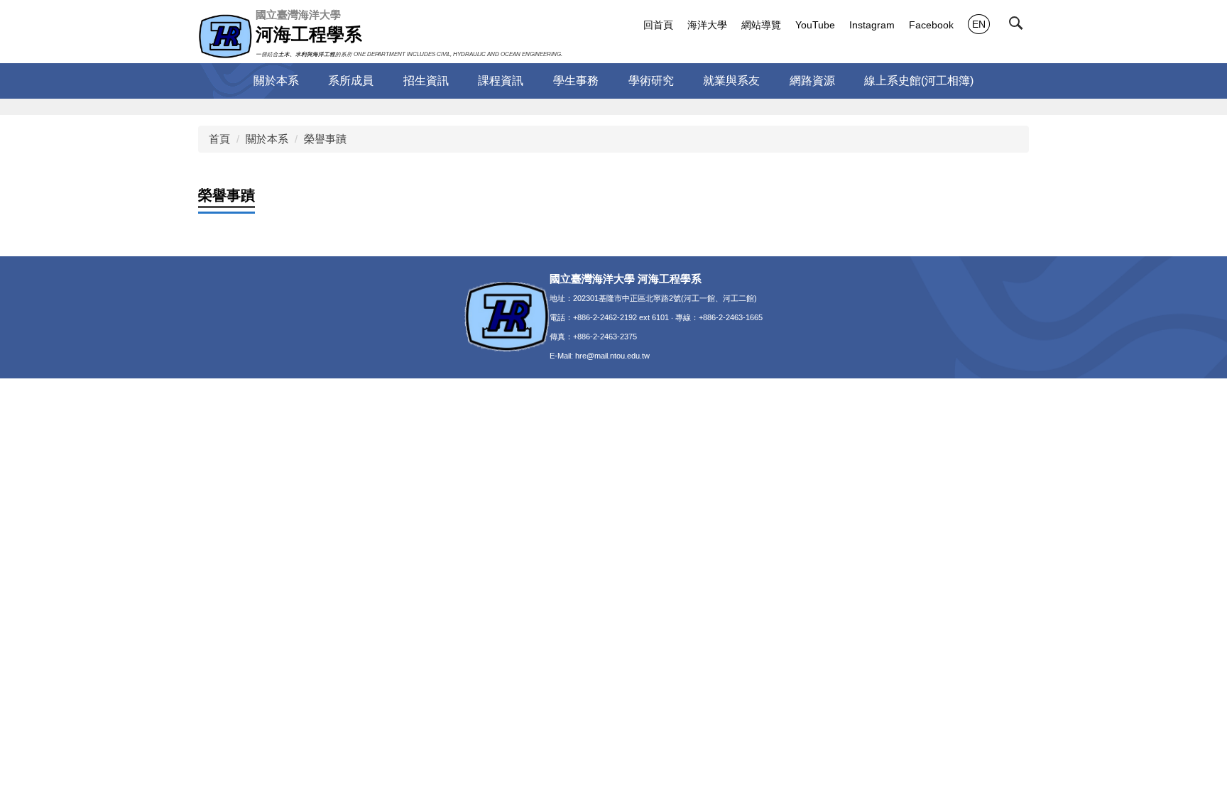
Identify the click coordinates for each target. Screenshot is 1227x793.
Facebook (931, 25)
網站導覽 (761, 25)
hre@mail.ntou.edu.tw (612, 355)
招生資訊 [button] (426, 81)
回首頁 (658, 25)
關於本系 (267, 139)
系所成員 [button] (350, 81)
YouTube (815, 25)
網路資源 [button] (812, 81)
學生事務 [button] (576, 81)
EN (979, 24)
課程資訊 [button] (500, 81)
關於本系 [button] (276, 81)
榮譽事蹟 (325, 139)
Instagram (872, 25)
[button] (1019, 26)
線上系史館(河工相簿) (919, 81)
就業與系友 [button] (731, 81)
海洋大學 (707, 25)
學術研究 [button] (651, 81)
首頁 (219, 139)
